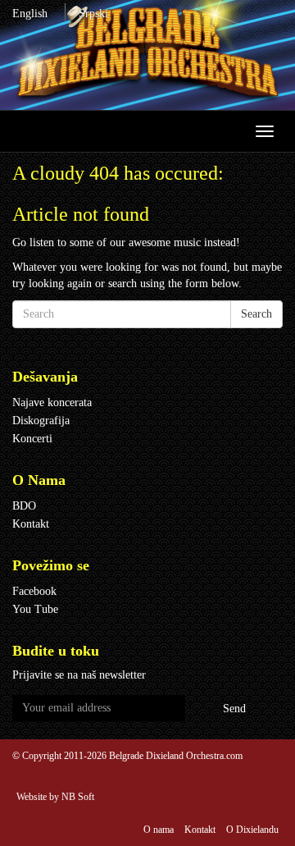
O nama (158, 829)
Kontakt (30, 524)
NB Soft (77, 797)
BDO (24, 506)
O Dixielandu (252, 829)
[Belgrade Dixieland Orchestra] (147, 55)
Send (234, 708)
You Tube (35, 609)
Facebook (34, 591)
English (30, 13)
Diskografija (41, 420)
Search (256, 314)
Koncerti (32, 438)
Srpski (93, 13)
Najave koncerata (52, 402)
